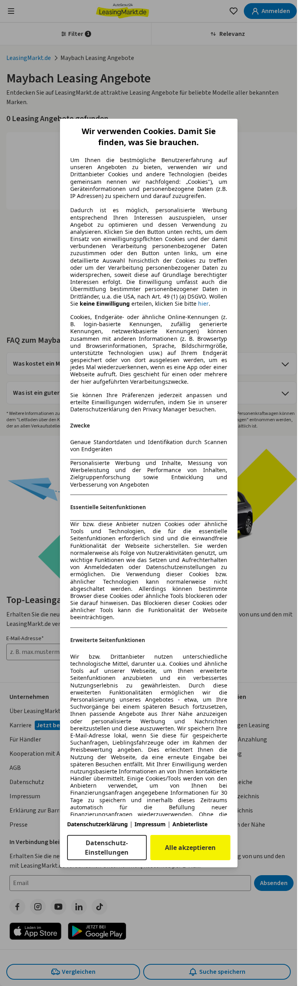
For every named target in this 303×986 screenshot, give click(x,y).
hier (203, 303)
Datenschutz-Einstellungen (107, 847)
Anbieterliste (190, 824)
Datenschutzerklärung (97, 824)
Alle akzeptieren (190, 847)
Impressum (150, 824)
